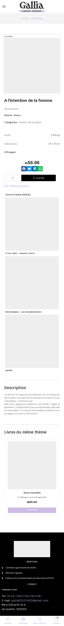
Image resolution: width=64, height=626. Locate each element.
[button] (24, 168)
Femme (22, 122)
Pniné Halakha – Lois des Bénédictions (23, 312)
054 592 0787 (33, 596)
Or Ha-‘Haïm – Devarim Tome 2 (20, 253)
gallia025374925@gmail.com (30, 600)
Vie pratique (37, 18)
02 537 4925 (14, 596)
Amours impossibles (32, 492)
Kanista (8, 370)
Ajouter (40, 178)
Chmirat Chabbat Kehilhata (18, 194)
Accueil (24, 18)
